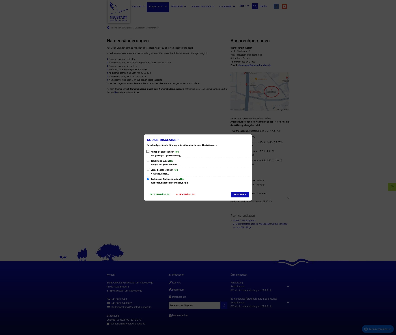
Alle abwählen (185, 194)
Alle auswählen (160, 194)
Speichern (240, 194)
